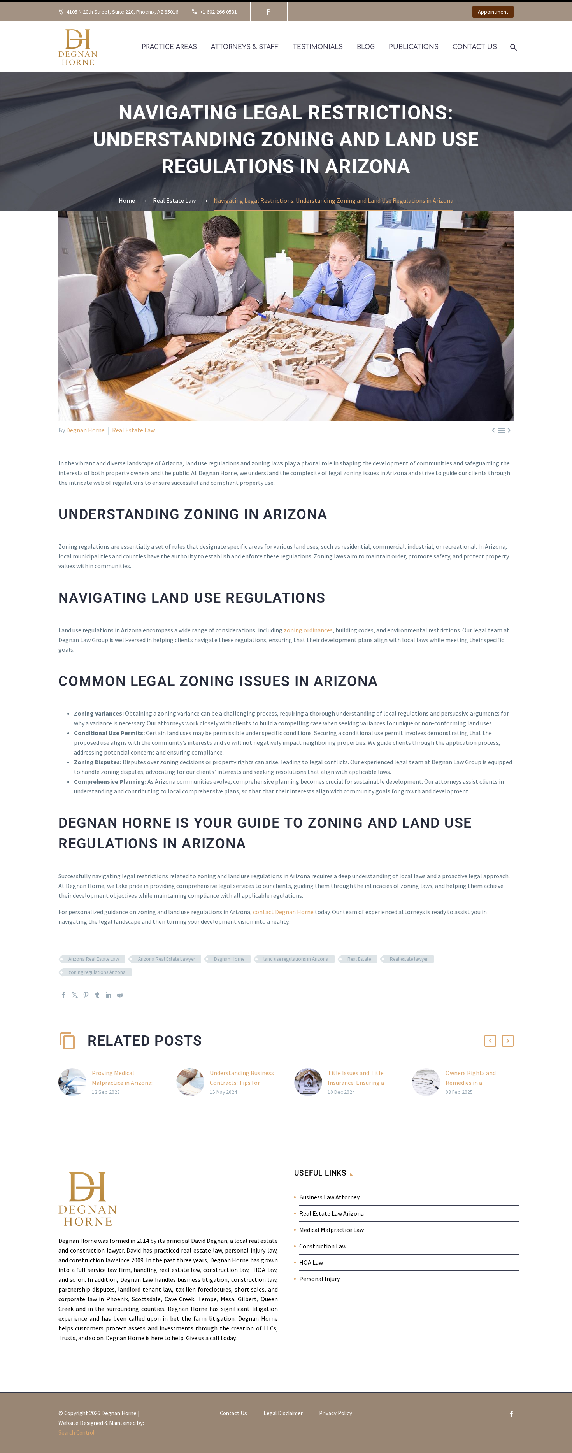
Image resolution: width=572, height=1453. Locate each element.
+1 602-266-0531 (218, 11)
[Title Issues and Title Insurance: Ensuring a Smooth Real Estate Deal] (311, 1082)
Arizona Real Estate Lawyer (166, 959)
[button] (490, 1041)
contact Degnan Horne (283, 912)
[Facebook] (268, 12)
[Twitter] (75, 995)
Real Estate (359, 959)
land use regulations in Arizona (295, 959)
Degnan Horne (85, 430)
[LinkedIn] (108, 995)
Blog (366, 47)
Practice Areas (169, 47)
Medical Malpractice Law (331, 1230)
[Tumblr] (97, 995)
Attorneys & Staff (245, 47)
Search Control (76, 1432)
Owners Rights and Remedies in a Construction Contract (476, 1082)
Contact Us (475, 47)
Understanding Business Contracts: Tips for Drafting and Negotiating (243, 1082)
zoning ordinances (308, 630)
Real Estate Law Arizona (331, 1213)
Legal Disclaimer (283, 1413)
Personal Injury (319, 1279)
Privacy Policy (335, 1413)
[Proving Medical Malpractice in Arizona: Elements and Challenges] (75, 1082)
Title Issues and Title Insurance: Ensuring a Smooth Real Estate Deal (361, 1082)
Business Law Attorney (329, 1197)
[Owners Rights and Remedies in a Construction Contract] (429, 1082)
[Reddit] (120, 995)
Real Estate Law (133, 430)
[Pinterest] (86, 995)
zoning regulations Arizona (97, 972)
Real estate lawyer (409, 959)
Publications (414, 47)
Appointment (493, 11)
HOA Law (311, 1262)
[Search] (512, 47)
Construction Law (322, 1246)
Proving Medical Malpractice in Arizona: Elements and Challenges (126, 1082)
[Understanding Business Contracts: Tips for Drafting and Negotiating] (193, 1082)
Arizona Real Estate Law (93, 959)
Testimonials (318, 47)
